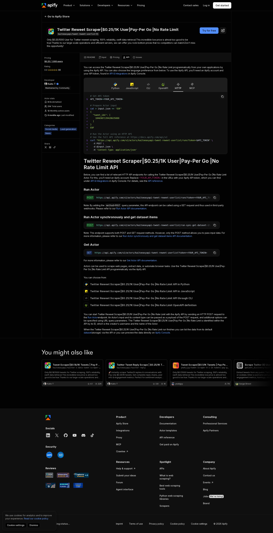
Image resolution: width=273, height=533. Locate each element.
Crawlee (120, 451)
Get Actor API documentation (142, 260)
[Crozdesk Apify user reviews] (78, 485)
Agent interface (124, 489)
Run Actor (93, 317)
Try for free (209, 30)
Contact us (209, 475)
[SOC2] (60, 455)
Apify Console (162, 332)
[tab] (89, 57)
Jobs (213, 496)
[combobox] (223, 30)
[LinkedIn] (48, 435)
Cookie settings (199, 523)
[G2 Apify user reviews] (51, 485)
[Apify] (50, 5)
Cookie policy (177, 523)
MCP (118, 444)
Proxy (119, 437)
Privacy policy (156, 523)
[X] (56, 435)
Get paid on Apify (169, 444)
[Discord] (83, 435)
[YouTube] (74, 435)
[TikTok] (92, 435)
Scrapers (164, 505)
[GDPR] (49, 455)
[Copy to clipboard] (222, 96)
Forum (119, 482)
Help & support (124, 468)
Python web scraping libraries (171, 497)
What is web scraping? (166, 477)
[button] (128, 417)
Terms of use (136, 523)
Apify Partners (211, 430)
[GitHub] (65, 435)
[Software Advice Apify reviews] (63, 475)
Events (206, 482)
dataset (87, 332)
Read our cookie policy (36, 518)
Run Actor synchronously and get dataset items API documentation (157, 236)
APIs (162, 468)
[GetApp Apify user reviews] (49, 475)
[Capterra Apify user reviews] (81, 475)
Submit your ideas (126, 475)
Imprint (119, 523)
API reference (155, 181)
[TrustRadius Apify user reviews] (64, 485)
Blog (205, 489)
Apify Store (122, 423)
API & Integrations (118, 73)
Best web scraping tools (170, 487)
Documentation (168, 423)
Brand (206, 503)
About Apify (209, 468)
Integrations (123, 430)
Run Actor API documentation (131, 208)
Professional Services (215, 423)
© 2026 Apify (221, 523)
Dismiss (34, 525)
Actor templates (168, 430)
